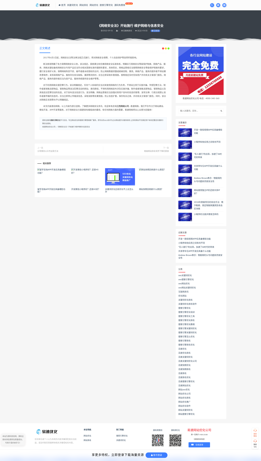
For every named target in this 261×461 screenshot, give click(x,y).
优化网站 (182, 296)
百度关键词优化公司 (187, 361)
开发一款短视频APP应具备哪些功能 (194, 239)
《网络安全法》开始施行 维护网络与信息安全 (73, 127)
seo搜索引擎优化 (186, 280)
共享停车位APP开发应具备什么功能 (194, 251)
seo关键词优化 (185, 275)
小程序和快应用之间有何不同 (207, 142)
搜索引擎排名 (184, 341)
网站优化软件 (184, 406)
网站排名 (87, 440)
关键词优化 (121, 440)
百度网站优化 (184, 386)
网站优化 (87, 436)
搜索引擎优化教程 (186, 324)
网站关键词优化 (185, 410)
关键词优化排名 (185, 300)
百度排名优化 (184, 377)
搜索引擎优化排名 (186, 320)
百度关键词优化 (185, 357)
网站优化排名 (184, 398)
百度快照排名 (184, 369)
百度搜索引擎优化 (186, 382)
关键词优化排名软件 (187, 304)
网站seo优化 (184, 390)
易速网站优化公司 (48, 127)
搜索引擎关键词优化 (187, 328)
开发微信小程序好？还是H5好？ (85, 189)
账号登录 (157, 455)
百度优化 (182, 349)
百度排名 (182, 373)
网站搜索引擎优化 (186, 414)
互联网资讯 (183, 292)
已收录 (156, 31)
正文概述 (44, 48)
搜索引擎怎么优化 (186, 337)
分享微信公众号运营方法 (47, 151)
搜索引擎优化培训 (186, 312)
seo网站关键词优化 (187, 288)
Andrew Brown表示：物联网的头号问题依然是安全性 (200, 256)
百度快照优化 (184, 365)
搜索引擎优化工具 (186, 316)
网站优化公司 (184, 394)
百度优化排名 (184, 353)
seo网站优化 (184, 284)
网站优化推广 (184, 402)
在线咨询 (199, 445)
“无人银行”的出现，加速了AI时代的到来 (196, 247)
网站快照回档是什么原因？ (151, 189)
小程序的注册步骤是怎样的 (206, 214)
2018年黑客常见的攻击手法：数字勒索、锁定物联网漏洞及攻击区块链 (208, 205)
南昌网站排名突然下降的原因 (156, 151)
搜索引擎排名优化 (186, 345)
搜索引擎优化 (55, 120)
